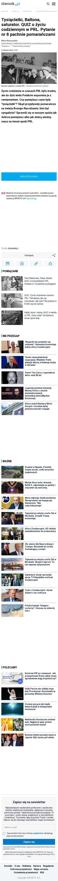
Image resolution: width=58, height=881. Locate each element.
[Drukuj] (22, 263)
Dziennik (4, 11)
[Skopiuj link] (36, 263)
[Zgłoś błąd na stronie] (50, 263)
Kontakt (8, 866)
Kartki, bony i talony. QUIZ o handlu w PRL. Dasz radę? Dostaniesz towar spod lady (40, 315)
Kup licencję (31, 198)
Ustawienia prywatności (26, 872)
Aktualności (27, 11)
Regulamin (48, 866)
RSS (42, 872)
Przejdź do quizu (29, 176)
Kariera (37, 866)
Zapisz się (29, 841)
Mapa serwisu (41, 869)
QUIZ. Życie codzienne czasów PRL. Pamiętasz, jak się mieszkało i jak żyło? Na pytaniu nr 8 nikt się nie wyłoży (40, 299)
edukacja (15, 11)
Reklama (26, 866)
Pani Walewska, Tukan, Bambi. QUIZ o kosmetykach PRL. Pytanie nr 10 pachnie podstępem (40, 281)
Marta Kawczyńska (26, 43)
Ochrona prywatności (21, 869)
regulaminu (38, 833)
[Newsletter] (7, 263)
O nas (17, 866)
